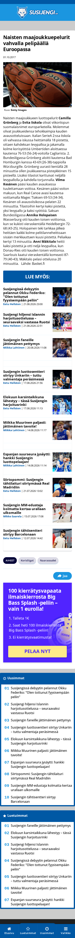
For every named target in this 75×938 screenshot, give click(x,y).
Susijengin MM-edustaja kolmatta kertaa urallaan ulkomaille (24, 509)
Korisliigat (27, 560)
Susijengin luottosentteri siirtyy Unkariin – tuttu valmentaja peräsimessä (24, 375)
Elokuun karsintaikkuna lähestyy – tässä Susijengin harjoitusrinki (25, 401)
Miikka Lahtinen (14, 347)
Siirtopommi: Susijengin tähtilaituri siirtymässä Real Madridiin (26, 483)
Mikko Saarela (12, 516)
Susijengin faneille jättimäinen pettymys (21, 342)
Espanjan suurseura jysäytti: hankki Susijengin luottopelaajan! (26, 458)
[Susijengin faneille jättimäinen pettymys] (62, 347)
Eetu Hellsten (12, 304)
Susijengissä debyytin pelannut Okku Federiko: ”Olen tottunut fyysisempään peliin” (24, 294)
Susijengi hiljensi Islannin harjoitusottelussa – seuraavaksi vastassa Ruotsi (26, 318)
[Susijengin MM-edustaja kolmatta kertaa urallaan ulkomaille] (62, 513)
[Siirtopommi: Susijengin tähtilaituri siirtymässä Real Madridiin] (62, 487)
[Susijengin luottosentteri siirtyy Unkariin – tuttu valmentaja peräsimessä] (62, 379)
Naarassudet (48, 560)
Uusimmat (15, 678)
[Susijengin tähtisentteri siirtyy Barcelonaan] (62, 538)
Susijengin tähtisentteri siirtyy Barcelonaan (22, 532)
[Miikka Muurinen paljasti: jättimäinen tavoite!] (62, 430)
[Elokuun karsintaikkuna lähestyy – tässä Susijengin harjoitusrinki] (62, 404)
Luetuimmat (17, 815)
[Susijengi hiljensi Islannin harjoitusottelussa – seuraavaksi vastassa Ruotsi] (62, 322)
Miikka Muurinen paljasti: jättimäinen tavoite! (24, 424)
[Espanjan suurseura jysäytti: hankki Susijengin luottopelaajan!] (62, 462)
